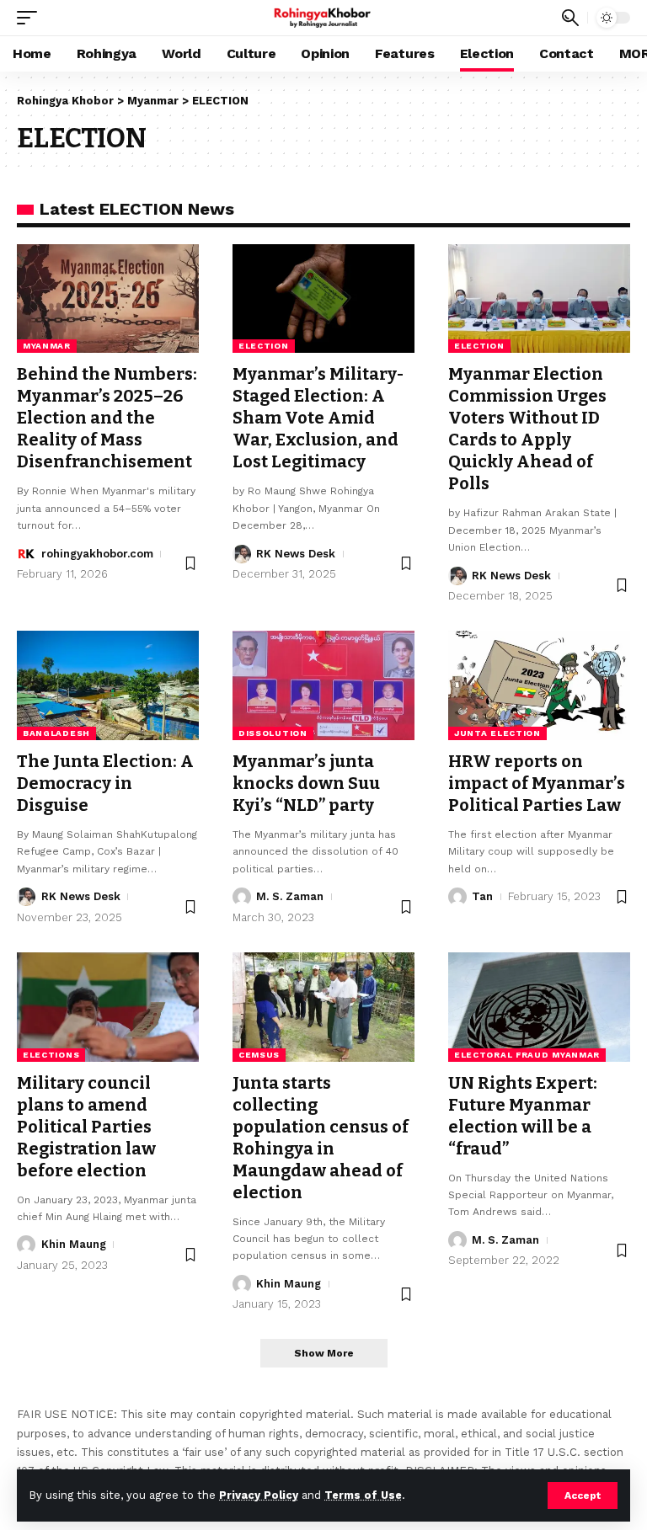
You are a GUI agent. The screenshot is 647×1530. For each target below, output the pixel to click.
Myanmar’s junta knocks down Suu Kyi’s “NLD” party (306, 783)
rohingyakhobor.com (97, 553)
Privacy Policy (258, 1495)
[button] (583, 1495)
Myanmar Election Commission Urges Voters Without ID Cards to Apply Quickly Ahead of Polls (527, 428)
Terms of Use (363, 1495)
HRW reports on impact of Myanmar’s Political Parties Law (536, 783)
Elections (51, 1054)
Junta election (497, 733)
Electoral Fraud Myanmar (527, 1054)
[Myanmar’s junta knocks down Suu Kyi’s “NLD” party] (323, 685)
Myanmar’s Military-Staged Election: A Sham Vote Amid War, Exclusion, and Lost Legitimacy (318, 418)
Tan (482, 896)
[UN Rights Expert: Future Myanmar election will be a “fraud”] (539, 1007)
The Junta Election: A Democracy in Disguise (105, 783)
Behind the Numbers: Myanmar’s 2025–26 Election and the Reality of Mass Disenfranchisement (107, 418)
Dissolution (272, 733)
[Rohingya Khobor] (324, 17)
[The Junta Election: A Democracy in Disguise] (108, 685)
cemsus (259, 1054)
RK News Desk (295, 553)
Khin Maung (73, 1244)
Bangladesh (56, 733)
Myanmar (47, 345)
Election (263, 345)
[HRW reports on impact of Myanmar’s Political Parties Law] (539, 685)
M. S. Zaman (290, 896)
